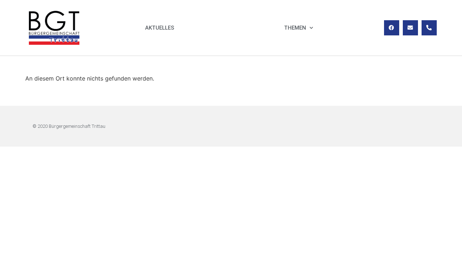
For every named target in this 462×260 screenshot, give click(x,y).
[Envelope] (410, 27)
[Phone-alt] (429, 27)
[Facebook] (391, 27)
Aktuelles (159, 28)
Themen (295, 28)
